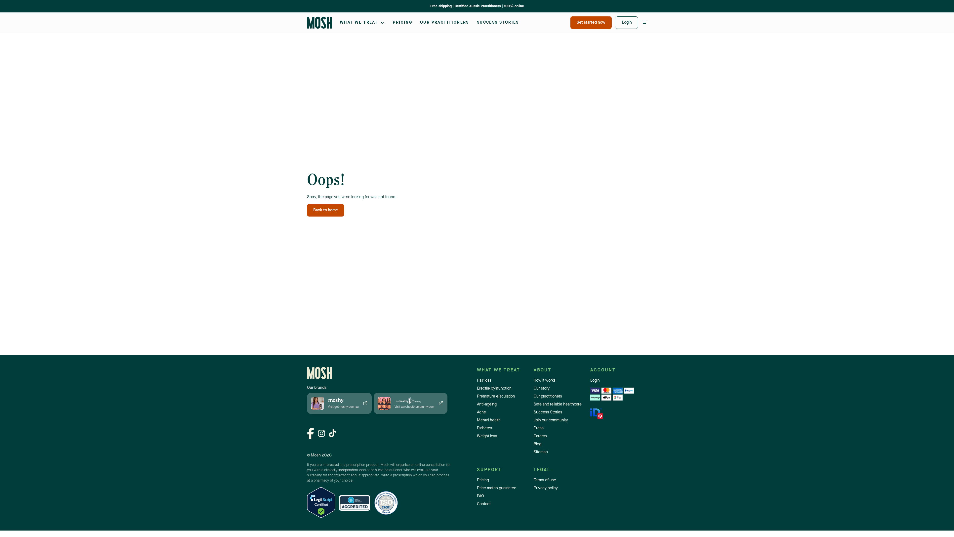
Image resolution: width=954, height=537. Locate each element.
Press (539, 428)
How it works (545, 381)
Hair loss (484, 381)
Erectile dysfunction (494, 389)
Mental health (489, 420)
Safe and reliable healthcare (558, 404)
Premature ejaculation (358, 16)
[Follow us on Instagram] (321, 434)
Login (595, 381)
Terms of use (545, 480)
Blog (537, 444)
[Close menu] (644, 23)
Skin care (454, 16)
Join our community (551, 420)
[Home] (319, 23)
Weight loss (487, 436)
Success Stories (498, 23)
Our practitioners (444, 23)
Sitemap (541, 452)
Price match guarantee (496, 488)
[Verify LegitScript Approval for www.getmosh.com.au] (321, 503)
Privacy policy (546, 488)
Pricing (402, 23)
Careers (540, 436)
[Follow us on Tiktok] (332, 434)
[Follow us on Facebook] (310, 434)
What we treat (359, 23)
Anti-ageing (487, 404)
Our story (542, 389)
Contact (484, 504)
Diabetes (484, 428)
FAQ (480, 496)
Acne (481, 412)
